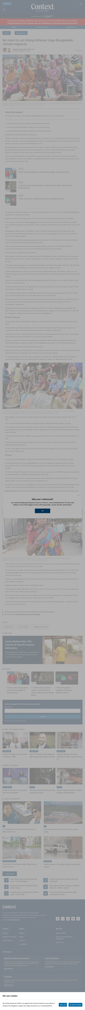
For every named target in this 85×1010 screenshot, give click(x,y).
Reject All (63, 1005)
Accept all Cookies (75, 1005)
